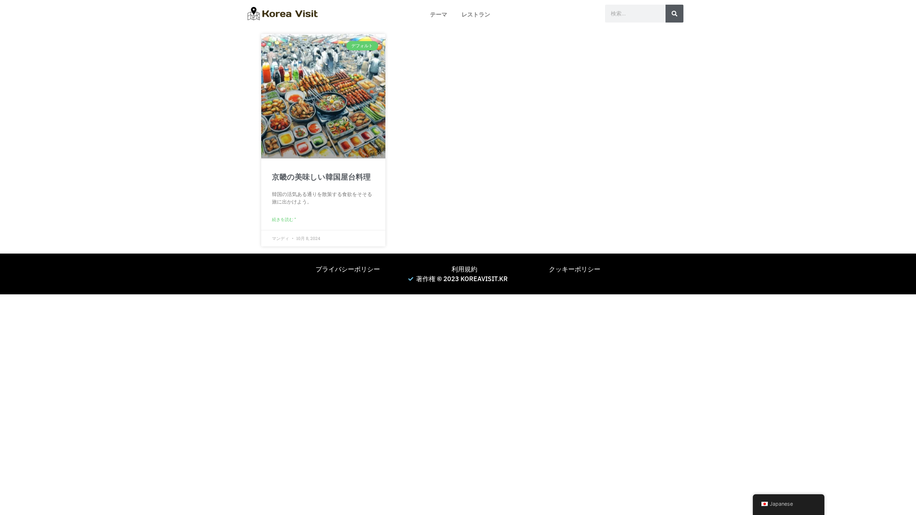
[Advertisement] (214, 344)
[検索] (674, 14)
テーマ (438, 14)
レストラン (476, 14)
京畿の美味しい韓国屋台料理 (321, 177)
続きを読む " (284, 219)
